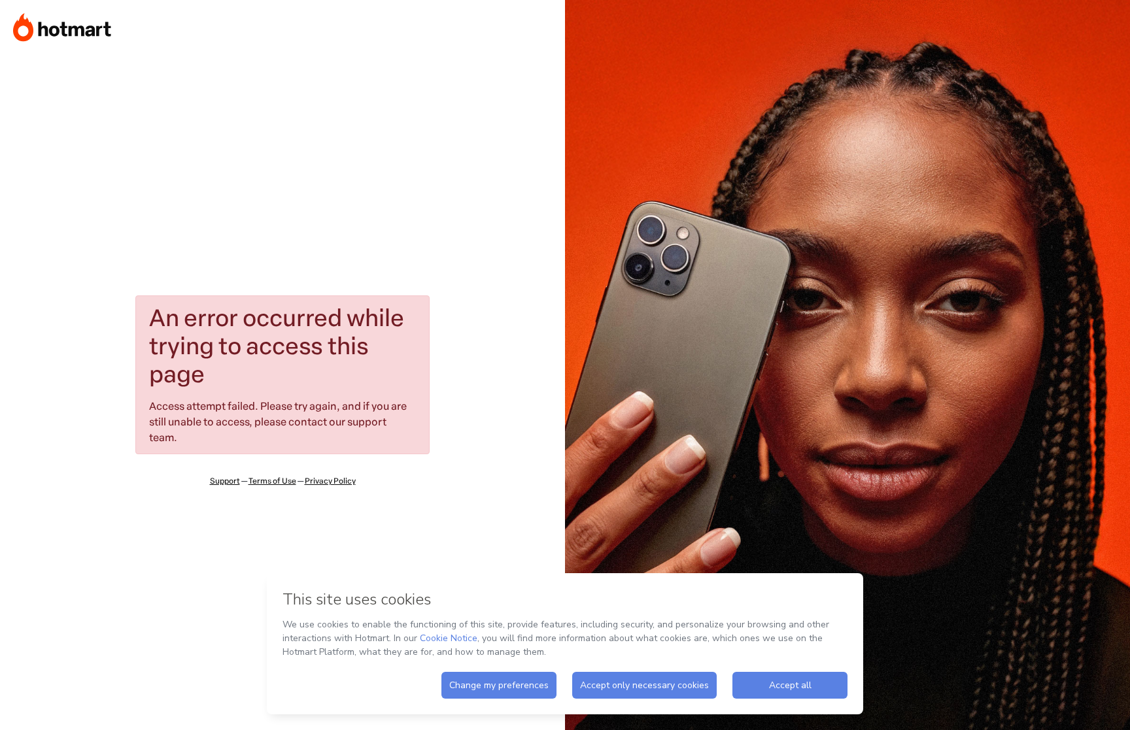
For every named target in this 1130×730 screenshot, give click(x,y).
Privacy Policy (330, 481)
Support (225, 481)
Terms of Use (272, 481)
